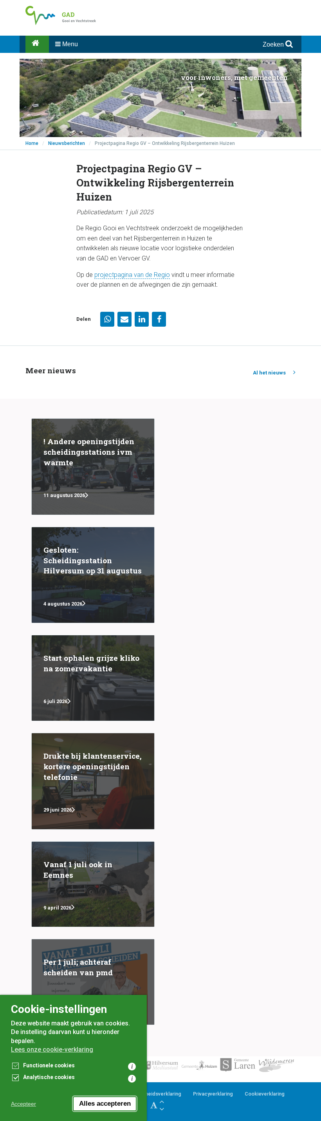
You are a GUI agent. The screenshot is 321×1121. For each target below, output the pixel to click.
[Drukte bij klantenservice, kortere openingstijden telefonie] (93, 781)
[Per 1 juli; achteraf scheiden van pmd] (93, 982)
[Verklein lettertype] (161, 1109)
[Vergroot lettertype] (161, 1101)
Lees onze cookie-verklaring (52, 1049)
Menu (69, 44)
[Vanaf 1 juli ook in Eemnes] (93, 884)
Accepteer (23, 1104)
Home (31, 143)
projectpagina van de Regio (132, 274)
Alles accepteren (105, 1103)
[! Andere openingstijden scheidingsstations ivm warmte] (93, 467)
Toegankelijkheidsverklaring (148, 1094)
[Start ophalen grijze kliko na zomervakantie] (93, 678)
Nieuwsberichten (66, 143)
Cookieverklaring (265, 1094)
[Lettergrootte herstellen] (154, 1105)
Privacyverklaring (213, 1094)
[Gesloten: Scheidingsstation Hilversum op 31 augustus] (93, 575)
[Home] (37, 44)
